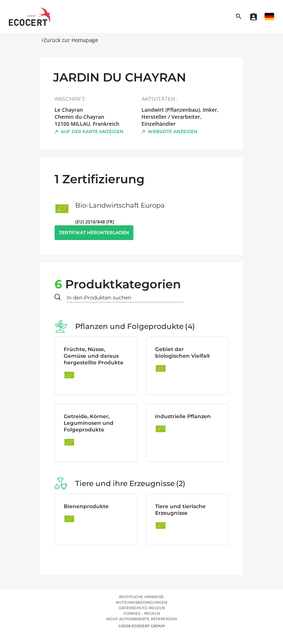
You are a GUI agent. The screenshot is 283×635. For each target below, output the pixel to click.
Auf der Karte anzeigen (92, 131)
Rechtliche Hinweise (141, 596)
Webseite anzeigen (173, 131)
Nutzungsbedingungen (141, 602)
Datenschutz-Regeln (142, 607)
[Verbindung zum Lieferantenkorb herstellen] (253, 16)
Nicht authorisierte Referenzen (141, 619)
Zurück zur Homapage (70, 40)
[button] (269, 16)
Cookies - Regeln (141, 613)
